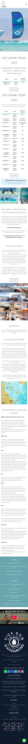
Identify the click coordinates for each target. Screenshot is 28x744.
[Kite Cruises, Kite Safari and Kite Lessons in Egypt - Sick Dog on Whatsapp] (5, 671)
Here (19, 664)
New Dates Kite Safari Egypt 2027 (14, 678)
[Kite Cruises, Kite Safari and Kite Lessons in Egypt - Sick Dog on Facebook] (12, 671)
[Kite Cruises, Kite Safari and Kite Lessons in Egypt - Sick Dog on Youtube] (18, 671)
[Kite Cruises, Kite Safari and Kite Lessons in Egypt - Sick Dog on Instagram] (8, 671)
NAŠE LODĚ (14, 280)
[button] (8, 191)
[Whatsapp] (24, 740)
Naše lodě (5, 250)
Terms (8, 659)
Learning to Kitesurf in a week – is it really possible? (14, 686)
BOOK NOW (14, 89)
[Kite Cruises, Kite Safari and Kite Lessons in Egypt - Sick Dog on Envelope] (22, 671)
